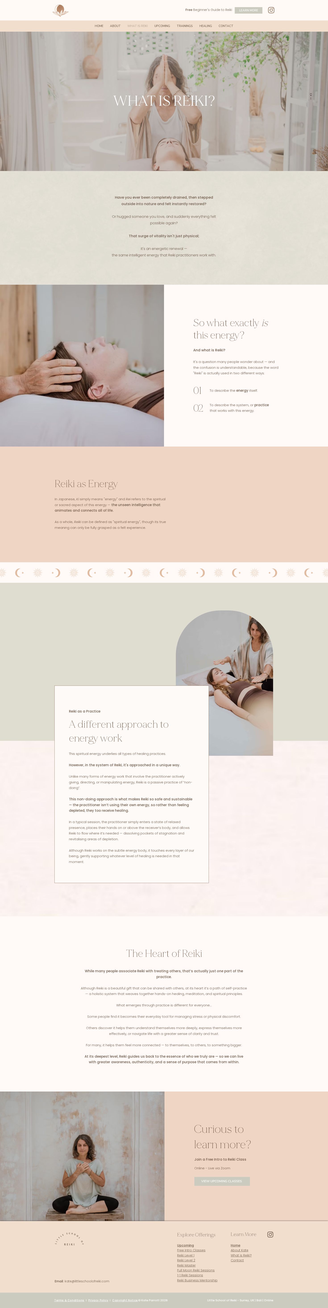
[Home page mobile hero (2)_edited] (270, 1234)
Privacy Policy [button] (98, 1300)
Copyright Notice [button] (125, 1300)
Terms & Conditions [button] (69, 1300)
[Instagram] (271, 10)
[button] (184, 26)
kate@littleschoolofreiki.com (87, 1281)
